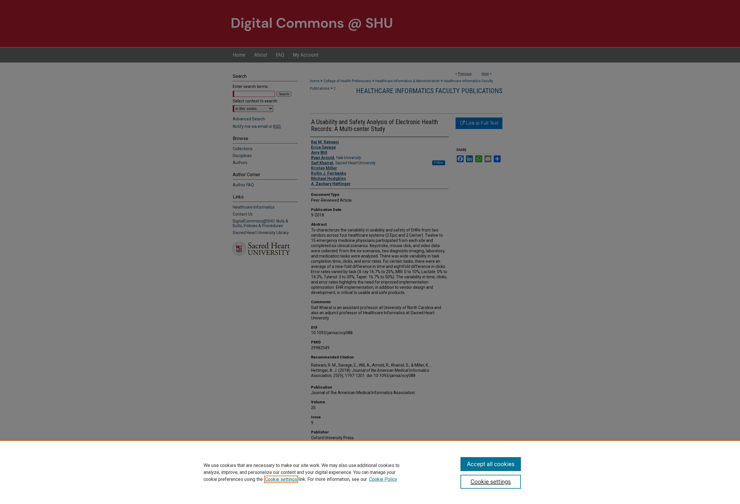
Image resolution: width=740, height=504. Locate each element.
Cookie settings (281, 479)
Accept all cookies (491, 464)
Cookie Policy (383, 479)
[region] (370, 472)
